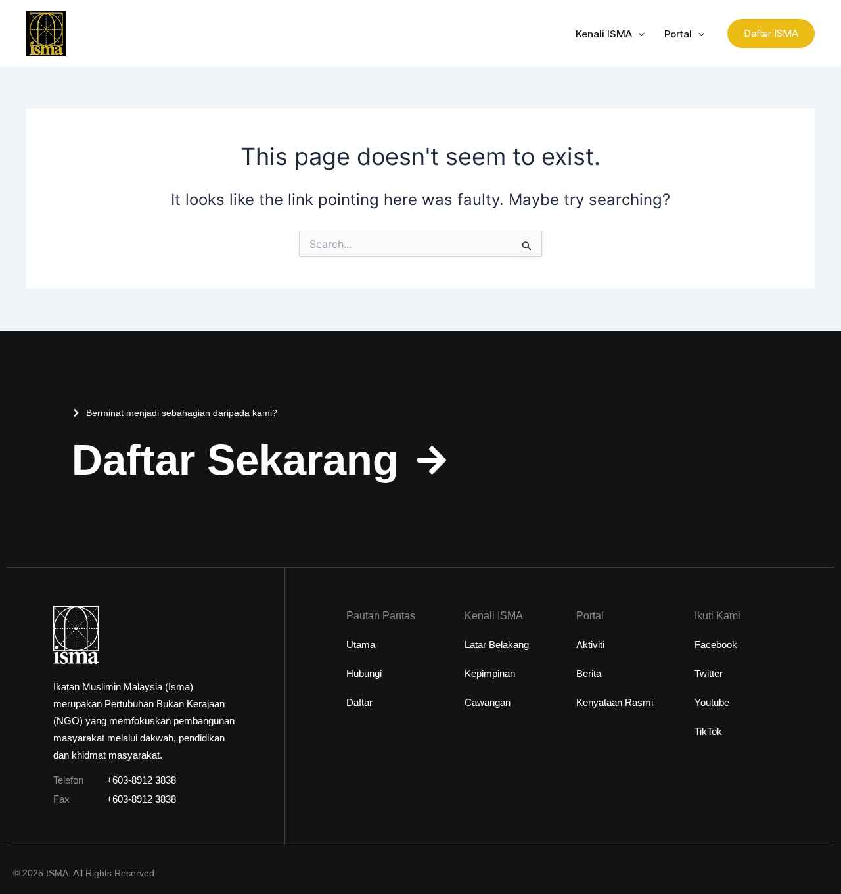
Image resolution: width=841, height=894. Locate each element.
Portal (678, 34)
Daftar (359, 702)
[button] (638, 34)
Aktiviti (590, 644)
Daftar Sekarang (235, 460)
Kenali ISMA (604, 34)
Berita (588, 673)
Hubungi (364, 673)
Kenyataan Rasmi (614, 702)
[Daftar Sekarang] (431, 460)
